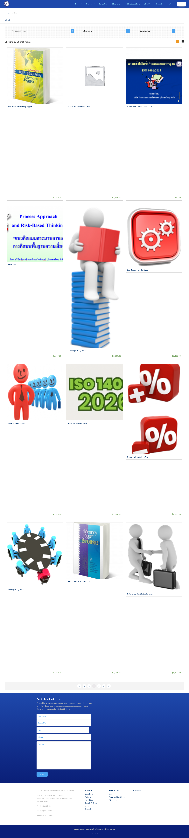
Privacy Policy (114, 800)
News (77, 4)
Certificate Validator (132, 4)
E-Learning (116, 4)
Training (89, 4)
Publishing (89, 800)
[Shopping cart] (169, 4)
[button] (134, 795)
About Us (147, 4)
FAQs (110, 794)
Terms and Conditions (117, 797)
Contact (159, 4)
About (87, 806)
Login (182, 4)
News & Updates (91, 803)
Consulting (103, 4)
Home (8, 13)
